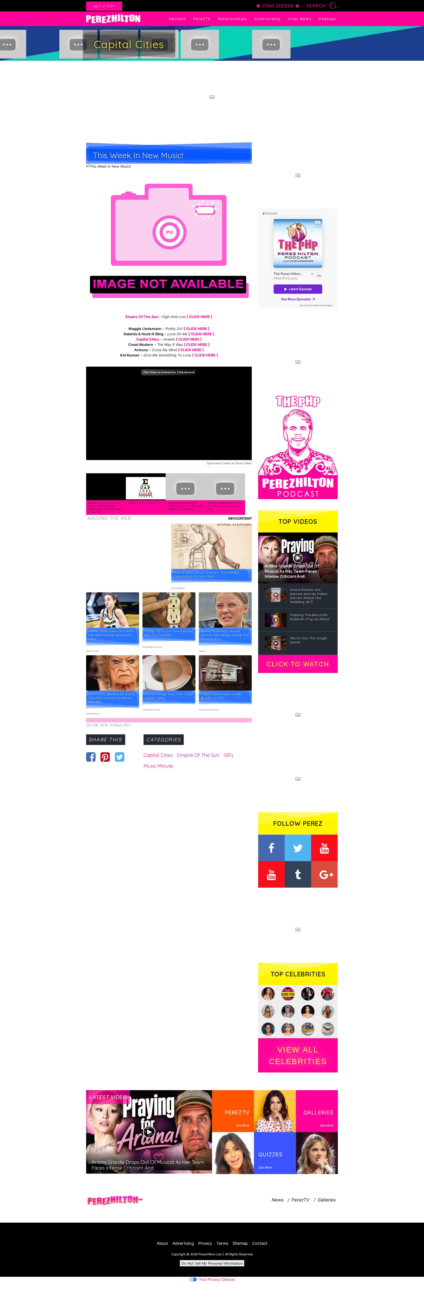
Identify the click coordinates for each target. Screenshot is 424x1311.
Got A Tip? (104, 6)
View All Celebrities (298, 1055)
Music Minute (158, 766)
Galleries (327, 1200)
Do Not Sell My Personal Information (212, 1263)
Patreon (177, 19)
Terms (222, 1243)
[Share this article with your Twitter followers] (119, 756)
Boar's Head (243, 463)
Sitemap (240, 1243)
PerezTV (202, 19)
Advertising (183, 1243)
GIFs (228, 755)
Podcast (327, 19)
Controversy (267, 19)
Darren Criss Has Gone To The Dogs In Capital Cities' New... (225, 506)
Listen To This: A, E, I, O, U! (145, 503)
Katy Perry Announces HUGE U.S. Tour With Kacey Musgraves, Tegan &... (185, 506)
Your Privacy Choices (217, 1279)
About (162, 1243)
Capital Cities (147, 339)
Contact (259, 1243)
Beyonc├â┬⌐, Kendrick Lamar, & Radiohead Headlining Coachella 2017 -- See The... (105, 508)
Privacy (205, 1243)
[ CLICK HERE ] (199, 316)
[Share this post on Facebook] (91, 756)
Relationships (232, 19)
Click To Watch (298, 664)
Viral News (299, 19)
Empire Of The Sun (141, 316)
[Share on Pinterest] (105, 756)
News (277, 1200)
